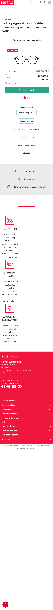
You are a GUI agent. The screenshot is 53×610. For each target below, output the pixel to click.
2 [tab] (26, 97)
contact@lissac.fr (7, 367)
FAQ (3, 422)
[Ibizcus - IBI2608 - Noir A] (27, 57)
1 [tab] (24, 97)
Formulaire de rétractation (12, 418)
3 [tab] (28, 97)
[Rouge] (46, 80)
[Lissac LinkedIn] (14, 388)
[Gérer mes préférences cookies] (5, 605)
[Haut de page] (47, 599)
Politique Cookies (43, 446)
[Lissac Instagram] (8, 388)
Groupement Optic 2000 (11, 446)
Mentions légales (28, 446)
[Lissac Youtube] (20, 388)
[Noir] (42, 80)
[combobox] (26, 7)
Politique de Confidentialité (26, 448)
